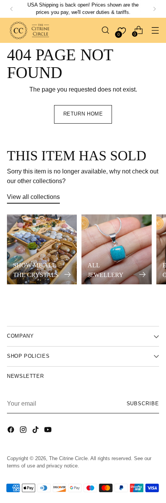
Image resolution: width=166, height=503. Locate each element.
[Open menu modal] (155, 30)
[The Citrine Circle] (30, 30)
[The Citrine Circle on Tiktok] (36, 431)
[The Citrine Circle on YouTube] (48, 431)
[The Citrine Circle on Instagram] (24, 431)
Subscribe (143, 403)
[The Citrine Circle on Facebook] (11, 431)
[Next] (154, 9)
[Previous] (11, 9)
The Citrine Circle (68, 458)
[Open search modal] (105, 30)
